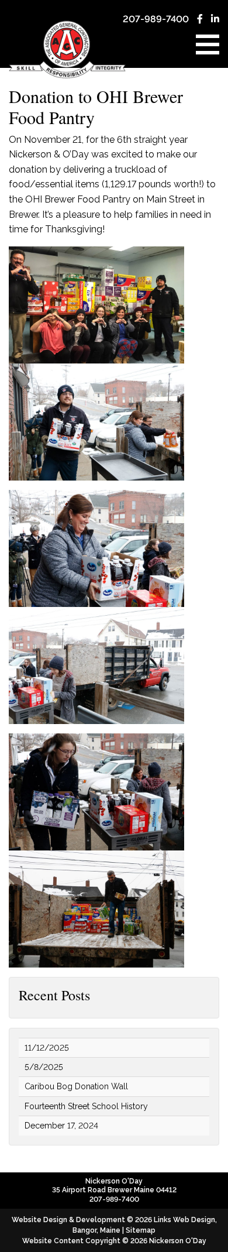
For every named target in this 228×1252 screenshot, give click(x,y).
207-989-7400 (156, 19)
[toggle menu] (207, 44)
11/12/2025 (47, 1047)
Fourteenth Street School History (86, 1106)
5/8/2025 (44, 1067)
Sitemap (141, 1230)
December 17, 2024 (61, 1125)
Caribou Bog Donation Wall (76, 1086)
